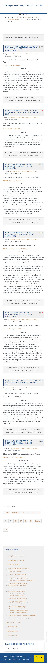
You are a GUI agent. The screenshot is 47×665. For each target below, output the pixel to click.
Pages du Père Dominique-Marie (17, 608)
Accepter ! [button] (39, 658)
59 (31, 521)
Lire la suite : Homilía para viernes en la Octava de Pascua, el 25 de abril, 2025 (24, 221)
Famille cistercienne (14, 622)
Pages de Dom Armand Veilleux (17, 574)
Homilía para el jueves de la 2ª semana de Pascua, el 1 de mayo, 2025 (21, 112)
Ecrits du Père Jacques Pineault (18, 601)
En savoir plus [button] (23, 659)
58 (26, 521)
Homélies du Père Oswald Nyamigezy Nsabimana (22, 618)
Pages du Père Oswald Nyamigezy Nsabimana (21, 615)
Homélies (12, 588)
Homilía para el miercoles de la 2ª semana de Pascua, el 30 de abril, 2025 (21, 48)
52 (33, 512)
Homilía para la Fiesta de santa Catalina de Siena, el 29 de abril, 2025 (21, 382)
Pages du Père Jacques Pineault (17, 598)
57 (21, 521)
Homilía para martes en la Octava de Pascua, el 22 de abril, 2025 (19, 443)
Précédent (15, 512)
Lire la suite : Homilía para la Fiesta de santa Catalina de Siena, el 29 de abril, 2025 (23, 431)
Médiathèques (12, 635)
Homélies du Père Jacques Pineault (19, 602)
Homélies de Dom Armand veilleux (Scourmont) (21, 580)
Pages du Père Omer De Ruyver (17, 585)
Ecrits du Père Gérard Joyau (17, 595)
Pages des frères (13, 564)
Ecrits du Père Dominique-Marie (18, 612)
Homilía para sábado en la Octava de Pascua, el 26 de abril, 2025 (19, 314)
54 (6, 521)
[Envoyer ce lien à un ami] (42, 47)
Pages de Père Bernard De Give (17, 583)
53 (38, 512)
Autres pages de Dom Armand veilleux (19, 578)
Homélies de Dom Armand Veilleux (18, 577)
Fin (6, 529)
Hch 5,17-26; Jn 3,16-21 (11, 65)
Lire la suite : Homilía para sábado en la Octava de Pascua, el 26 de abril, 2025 (24, 369)
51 (28, 512)
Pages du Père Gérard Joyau (16, 591)
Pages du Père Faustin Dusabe (17, 606)
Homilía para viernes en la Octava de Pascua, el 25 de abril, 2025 (19, 166)
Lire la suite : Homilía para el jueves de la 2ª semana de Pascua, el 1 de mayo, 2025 (24, 154)
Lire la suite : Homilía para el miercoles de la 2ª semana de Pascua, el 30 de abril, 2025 (24, 99)
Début (7, 512)
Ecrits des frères (12, 631)
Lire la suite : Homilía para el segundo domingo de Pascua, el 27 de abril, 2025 (24, 302)
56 (16, 521)
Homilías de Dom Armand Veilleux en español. (24, 54)
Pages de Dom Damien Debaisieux (18, 568)
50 (23, 512)
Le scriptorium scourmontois (16, 556)
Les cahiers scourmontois (15, 560)
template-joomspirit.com (46, 636)
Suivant (37, 521)
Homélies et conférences (16, 571)
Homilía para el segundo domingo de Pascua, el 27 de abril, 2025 (19, 234)
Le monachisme (12, 626)
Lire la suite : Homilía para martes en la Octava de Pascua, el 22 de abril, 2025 (24, 491)
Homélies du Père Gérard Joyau (18, 593)
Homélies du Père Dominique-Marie (19, 610)
